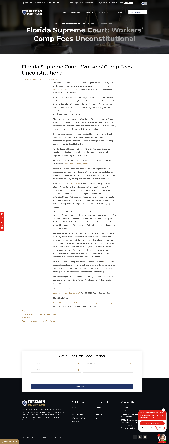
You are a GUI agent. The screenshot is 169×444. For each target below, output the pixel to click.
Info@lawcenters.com (129, 411)
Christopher (26, 79)
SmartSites (59, 437)
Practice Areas (77, 414)
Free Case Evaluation (137, 12)
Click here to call (11, 441)
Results (99, 414)
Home (57, 23)
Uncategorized (52, 79)
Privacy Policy (77, 421)
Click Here (128, 3)
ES (145, 3)
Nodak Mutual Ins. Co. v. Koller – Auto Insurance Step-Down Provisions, (82, 303)
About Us (75, 411)
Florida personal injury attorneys (77, 164)
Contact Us (120, 12)
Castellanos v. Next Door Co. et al (66, 89)
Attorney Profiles (78, 418)
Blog (98, 418)
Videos (98, 407)
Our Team (100, 411)
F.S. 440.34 (75, 183)
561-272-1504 (126, 407)
